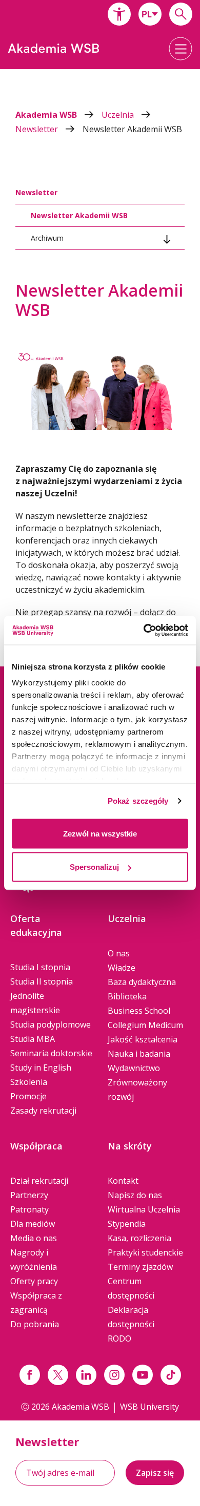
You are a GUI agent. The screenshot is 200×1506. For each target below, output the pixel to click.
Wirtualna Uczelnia (144, 1209)
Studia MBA (32, 1038)
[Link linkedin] (86, 1375)
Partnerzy (29, 1195)
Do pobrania (34, 1324)
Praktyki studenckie (145, 1252)
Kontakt (123, 1180)
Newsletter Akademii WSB (132, 129)
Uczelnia (119, 114)
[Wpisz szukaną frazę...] (180, 14)
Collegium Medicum (145, 1025)
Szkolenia (28, 1081)
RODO (119, 1338)
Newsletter (37, 129)
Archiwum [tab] (47, 238)
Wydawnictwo (134, 1068)
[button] (119, 14)
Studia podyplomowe (50, 1024)
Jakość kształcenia (142, 1039)
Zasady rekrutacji (43, 1110)
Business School (139, 1010)
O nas (119, 953)
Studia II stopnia (41, 981)
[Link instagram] (114, 1375)
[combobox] (150, 14)
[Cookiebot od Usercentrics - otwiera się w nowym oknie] (143, 630)
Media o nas (33, 1238)
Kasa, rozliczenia (139, 1238)
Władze (121, 967)
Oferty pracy (34, 1281)
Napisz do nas (135, 1195)
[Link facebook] (29, 1375)
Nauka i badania (139, 1053)
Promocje (28, 1096)
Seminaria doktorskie (51, 1053)
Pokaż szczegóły (138, 801)
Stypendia (127, 1223)
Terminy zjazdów (140, 1266)
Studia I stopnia (40, 967)
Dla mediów (32, 1223)
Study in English (40, 1067)
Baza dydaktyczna (142, 982)
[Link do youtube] (142, 1375)
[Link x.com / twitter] (58, 1375)
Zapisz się (155, 1472)
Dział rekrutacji (39, 1180)
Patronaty (29, 1209)
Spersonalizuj (94, 867)
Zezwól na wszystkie (100, 833)
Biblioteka (127, 996)
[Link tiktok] (171, 1375)
